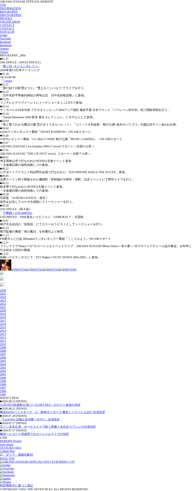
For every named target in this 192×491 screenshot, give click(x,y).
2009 (3, 347)
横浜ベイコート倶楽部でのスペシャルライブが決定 (34, 434)
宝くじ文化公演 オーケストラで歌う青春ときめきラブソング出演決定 (48, 426)
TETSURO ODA (10, 447)
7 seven (7, 80)
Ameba (4, 48)
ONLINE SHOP (10, 21)
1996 (3, 391)
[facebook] (7, 471)
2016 (3, 324)
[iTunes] (5, 482)
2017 (3, 320)
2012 (3, 337)
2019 (3, 313)
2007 (3, 354)
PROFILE (6, 18)
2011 (3, 340)
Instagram (6, 45)
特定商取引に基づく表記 (16, 485)
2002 (3, 371)
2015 (3, 327)
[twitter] (5, 465)
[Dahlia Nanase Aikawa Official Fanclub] (37, 461)
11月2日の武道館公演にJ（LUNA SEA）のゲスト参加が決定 (40, 404)
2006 (3, 357)
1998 (3, 384)
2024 (3, 297)
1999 (3, 381)
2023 (3, 300)
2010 (3, 344)
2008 (3, 350)
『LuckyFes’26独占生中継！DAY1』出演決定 (30, 419)
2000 (3, 377)
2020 (3, 310)
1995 (3, 394)
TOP (3, 5)
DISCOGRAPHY (11, 15)
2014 (3, 330)
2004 (3, 364)
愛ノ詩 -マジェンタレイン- (21, 66)
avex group (6, 444)
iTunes (4, 52)
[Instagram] (7, 475)
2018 (3, 317)
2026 (3, 290)
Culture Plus (7, 451)
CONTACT (7, 25)
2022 (3, 303)
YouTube (5, 38)
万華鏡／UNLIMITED (17, 213)
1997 (3, 387)
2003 (3, 367)
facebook (5, 42)
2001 (3, 374)
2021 (3, 307)
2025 (3, 293)
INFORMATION (10, 8)
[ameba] (5, 478)
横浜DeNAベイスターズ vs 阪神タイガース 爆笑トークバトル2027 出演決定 (52, 412)
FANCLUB (7, 31)
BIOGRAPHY (9, 11)
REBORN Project (11, 441)
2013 (3, 334)
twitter (4, 35)
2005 (3, 361)
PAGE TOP (7, 458)
